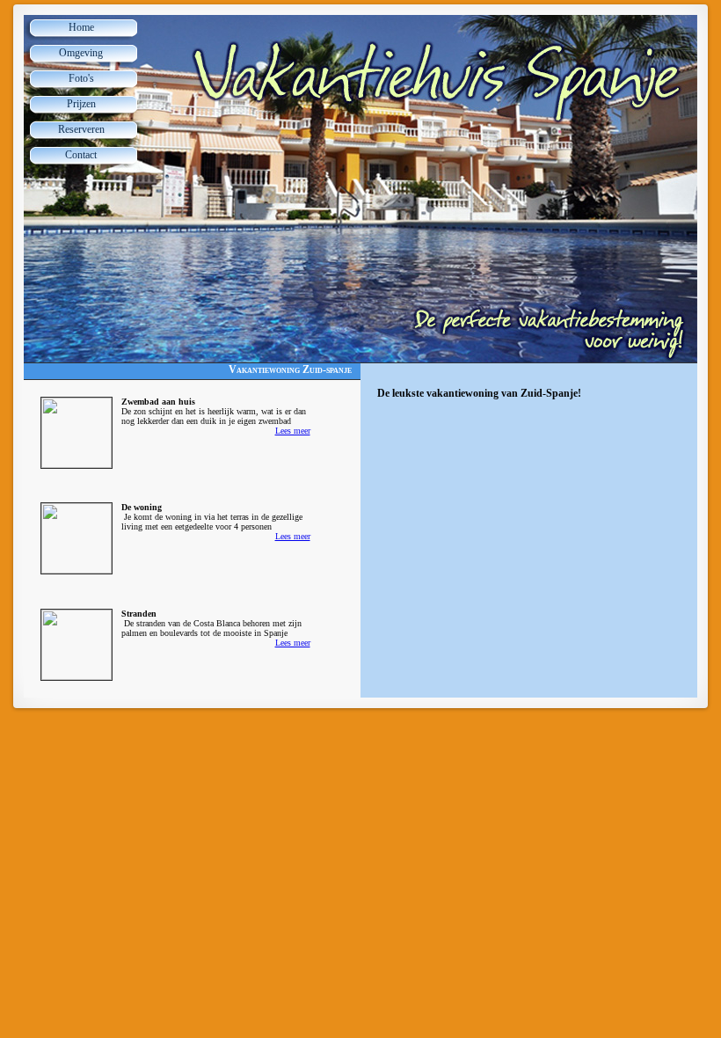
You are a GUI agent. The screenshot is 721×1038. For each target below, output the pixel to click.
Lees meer (292, 430)
